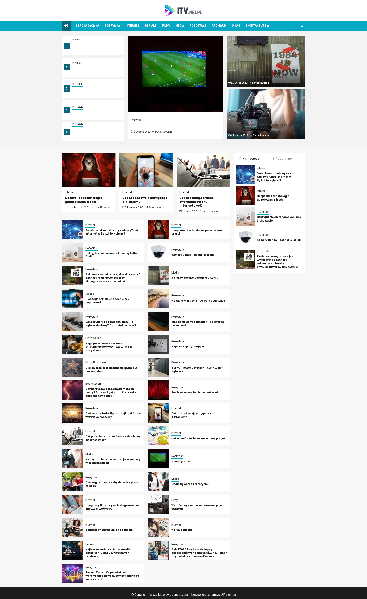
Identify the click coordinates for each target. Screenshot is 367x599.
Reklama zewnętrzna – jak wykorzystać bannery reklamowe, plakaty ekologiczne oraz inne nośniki (95, 134)
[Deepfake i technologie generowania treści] (89, 170)
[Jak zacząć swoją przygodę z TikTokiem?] (146, 170)
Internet (132, 25)
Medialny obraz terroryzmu (190, 484)
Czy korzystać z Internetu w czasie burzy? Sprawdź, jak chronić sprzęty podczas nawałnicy (110, 392)
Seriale (151, 25)
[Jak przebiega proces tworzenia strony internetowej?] (203, 170)
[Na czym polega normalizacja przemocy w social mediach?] (72, 458)
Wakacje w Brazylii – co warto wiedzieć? (199, 300)
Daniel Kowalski (163, 131)
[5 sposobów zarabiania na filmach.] (72, 527)
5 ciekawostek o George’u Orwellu (257, 76)
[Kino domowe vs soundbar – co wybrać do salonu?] (158, 321)
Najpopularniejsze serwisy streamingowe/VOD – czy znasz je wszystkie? (108, 347)
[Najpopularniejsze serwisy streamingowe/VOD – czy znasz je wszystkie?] (72, 344)
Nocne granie (144, 125)
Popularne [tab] (283, 158)
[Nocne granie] (175, 74)
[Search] (302, 26)
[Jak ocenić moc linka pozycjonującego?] (158, 435)
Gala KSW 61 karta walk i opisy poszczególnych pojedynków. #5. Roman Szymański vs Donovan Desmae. (199, 553)
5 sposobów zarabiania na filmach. (109, 530)
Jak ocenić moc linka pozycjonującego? (198, 438)
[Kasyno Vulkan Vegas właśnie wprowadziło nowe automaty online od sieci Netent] (72, 573)
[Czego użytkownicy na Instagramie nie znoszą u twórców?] (72, 504)
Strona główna (87, 25)
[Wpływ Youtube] (158, 527)
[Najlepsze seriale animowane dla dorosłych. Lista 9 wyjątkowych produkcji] (72, 550)
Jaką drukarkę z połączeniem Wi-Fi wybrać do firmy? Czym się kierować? (110, 323)
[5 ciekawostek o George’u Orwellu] (158, 275)
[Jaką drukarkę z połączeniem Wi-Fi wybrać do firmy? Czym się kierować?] (72, 321)
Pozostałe (198, 25)
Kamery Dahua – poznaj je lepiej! (94, 112)
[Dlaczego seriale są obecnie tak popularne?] (72, 298)
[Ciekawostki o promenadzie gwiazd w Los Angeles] (72, 367)
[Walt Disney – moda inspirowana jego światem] (158, 504)
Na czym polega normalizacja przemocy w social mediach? (264, 127)
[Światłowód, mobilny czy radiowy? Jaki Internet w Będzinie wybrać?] (72, 229)
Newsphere (199, 595)
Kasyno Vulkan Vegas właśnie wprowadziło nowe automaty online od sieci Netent (112, 576)
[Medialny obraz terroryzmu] (158, 481)
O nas (236, 25)
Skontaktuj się (257, 25)
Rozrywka (112, 25)
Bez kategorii (93, 383)
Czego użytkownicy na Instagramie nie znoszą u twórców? (112, 507)
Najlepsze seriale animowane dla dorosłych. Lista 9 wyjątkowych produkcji (107, 553)
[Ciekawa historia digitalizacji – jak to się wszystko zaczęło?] (72, 413)
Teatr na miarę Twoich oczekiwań (194, 392)
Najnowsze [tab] (251, 158)
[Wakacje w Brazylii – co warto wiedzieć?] (158, 298)
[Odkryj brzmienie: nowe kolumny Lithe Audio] (72, 252)
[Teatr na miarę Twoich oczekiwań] (158, 390)
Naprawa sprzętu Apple (187, 346)
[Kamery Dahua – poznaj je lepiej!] (158, 252)
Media (180, 25)
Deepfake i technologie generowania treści (88, 69)
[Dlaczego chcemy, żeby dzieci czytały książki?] (72, 481)
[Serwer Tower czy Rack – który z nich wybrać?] (158, 367)
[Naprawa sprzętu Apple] (158, 344)
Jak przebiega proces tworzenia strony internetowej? (196, 202)
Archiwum (219, 25)
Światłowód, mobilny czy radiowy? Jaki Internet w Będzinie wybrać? (89, 48)
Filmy (166, 25)
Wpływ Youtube (181, 530)
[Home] (66, 26)
